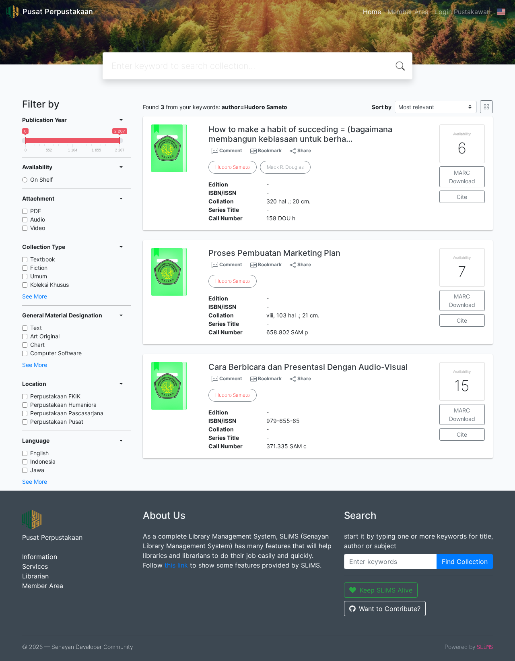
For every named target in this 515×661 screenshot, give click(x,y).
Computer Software (56, 353)
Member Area (407, 12)
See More (34, 296)
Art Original (45, 336)
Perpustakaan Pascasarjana (66, 413)
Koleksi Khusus (49, 284)
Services (35, 566)
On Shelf (41, 179)
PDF (35, 210)
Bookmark (270, 150)
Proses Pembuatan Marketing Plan (274, 253)
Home (372, 12)
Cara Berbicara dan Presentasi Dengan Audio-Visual (308, 367)
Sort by (381, 107)
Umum (38, 276)
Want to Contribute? (389, 609)
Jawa (37, 469)
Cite (462, 196)
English (39, 453)
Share (303, 150)
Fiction (38, 267)
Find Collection (465, 561)
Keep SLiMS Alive (386, 590)
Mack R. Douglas (285, 167)
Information (39, 557)
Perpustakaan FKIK (55, 396)
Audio (37, 219)
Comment (230, 150)
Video (37, 227)
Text (36, 327)
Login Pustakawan (462, 12)
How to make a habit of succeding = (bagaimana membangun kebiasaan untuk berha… (300, 134)
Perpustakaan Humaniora (63, 404)
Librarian (35, 576)
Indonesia (43, 461)
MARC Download (462, 176)
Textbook (42, 259)
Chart (37, 344)
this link (176, 565)
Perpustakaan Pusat (56, 421)
